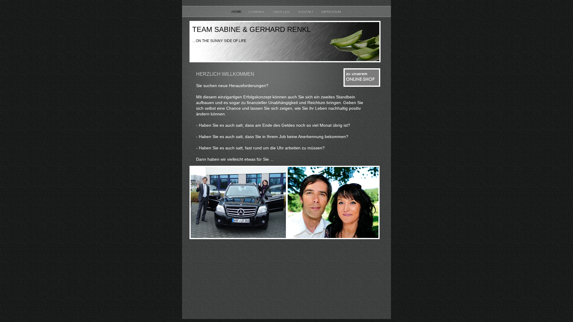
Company (257, 11)
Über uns (282, 11)
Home (237, 11)
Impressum (331, 11)
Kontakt (306, 11)
